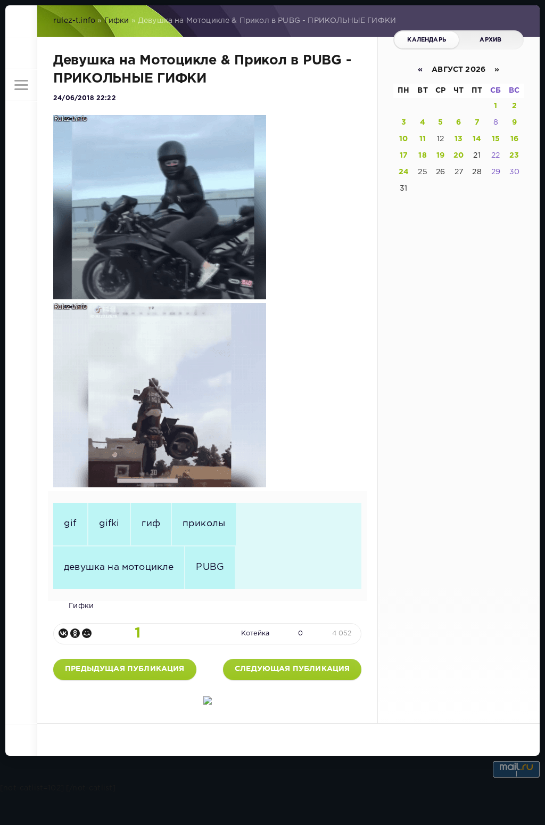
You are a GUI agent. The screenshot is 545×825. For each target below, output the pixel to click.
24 (404, 172)
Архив (490, 40)
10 (403, 139)
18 (422, 155)
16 (514, 139)
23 (514, 155)
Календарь (426, 40)
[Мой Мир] (87, 633)
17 (404, 155)
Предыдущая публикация (125, 669)
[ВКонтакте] (63, 633)
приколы (204, 523)
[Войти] (21, 53)
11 (422, 139)
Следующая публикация (292, 669)
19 (440, 155)
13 (459, 139)
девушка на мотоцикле (119, 567)
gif (70, 523)
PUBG (210, 567)
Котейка (255, 633)
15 (496, 139)
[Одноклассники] (75, 633)
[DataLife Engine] (21, 21)
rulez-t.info (74, 21)
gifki (109, 523)
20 (458, 155)
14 (477, 139)
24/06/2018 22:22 (84, 98)
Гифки (116, 21)
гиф (151, 523)
